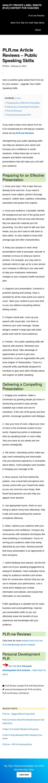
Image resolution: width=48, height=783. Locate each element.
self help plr (24, 693)
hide (18, 98)
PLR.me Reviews (25, 133)
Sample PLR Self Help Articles (30, 686)
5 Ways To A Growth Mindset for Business (20, 729)
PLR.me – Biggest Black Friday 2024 (18, 714)
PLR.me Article (34, 689)
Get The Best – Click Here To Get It (24, 670)
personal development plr (16, 689)
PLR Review (10, 686)
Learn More (24, 775)
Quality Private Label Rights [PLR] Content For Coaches (22, 6)
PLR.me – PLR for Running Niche (17, 744)
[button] (44, 30)
